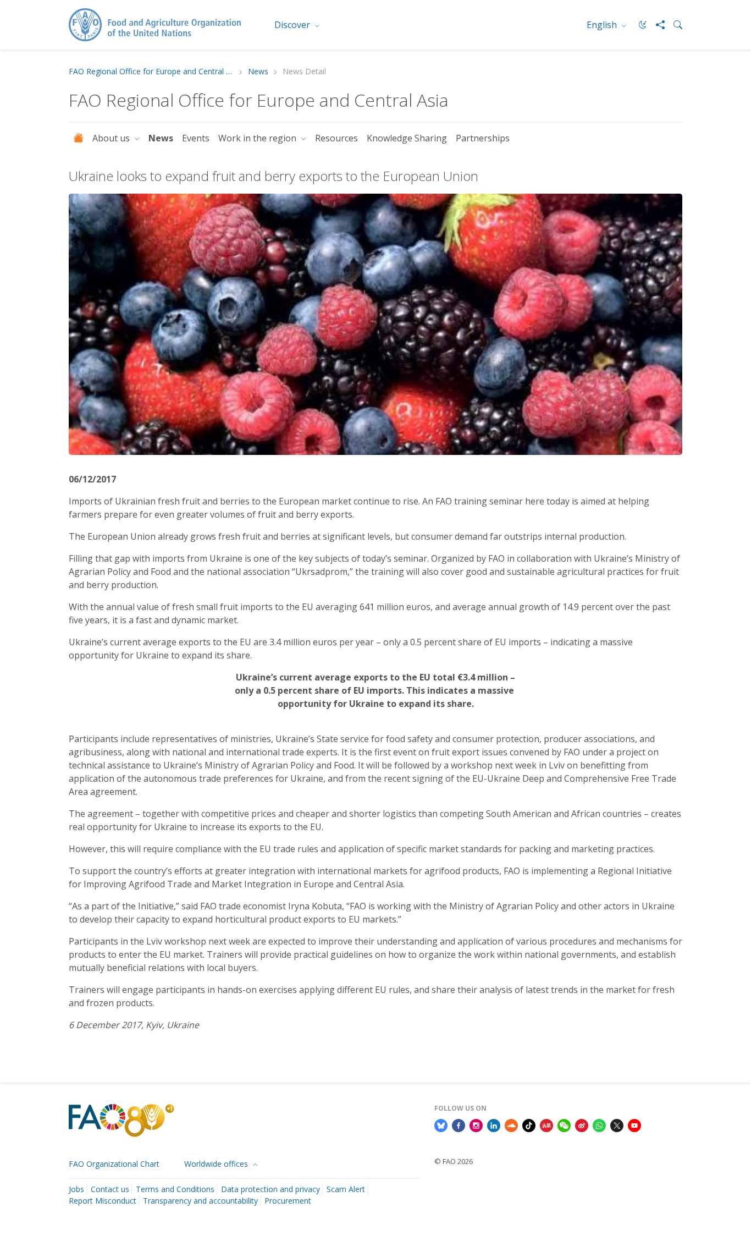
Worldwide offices (217, 1164)
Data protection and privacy (270, 1189)
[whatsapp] (599, 1124)
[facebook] (458, 1124)
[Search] (673, 24)
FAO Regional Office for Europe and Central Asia (151, 71)
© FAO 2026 (453, 1161)
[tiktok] (528, 1124)
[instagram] (476, 1124)
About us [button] (112, 138)
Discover (293, 25)
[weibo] (581, 1124)
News (258, 71)
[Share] (656, 24)
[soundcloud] (511, 1124)
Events (195, 138)
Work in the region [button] (258, 138)
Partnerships (483, 138)
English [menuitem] (603, 25)
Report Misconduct (102, 1200)
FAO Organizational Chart (114, 1164)
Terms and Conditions (175, 1189)
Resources (336, 138)
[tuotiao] (546, 1124)
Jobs (76, 1189)
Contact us (110, 1189)
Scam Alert (346, 1189)
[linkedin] (493, 1124)
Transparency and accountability (200, 1200)
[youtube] (634, 1124)
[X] (616, 1124)
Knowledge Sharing (407, 138)
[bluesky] (441, 1124)
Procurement (287, 1200)
